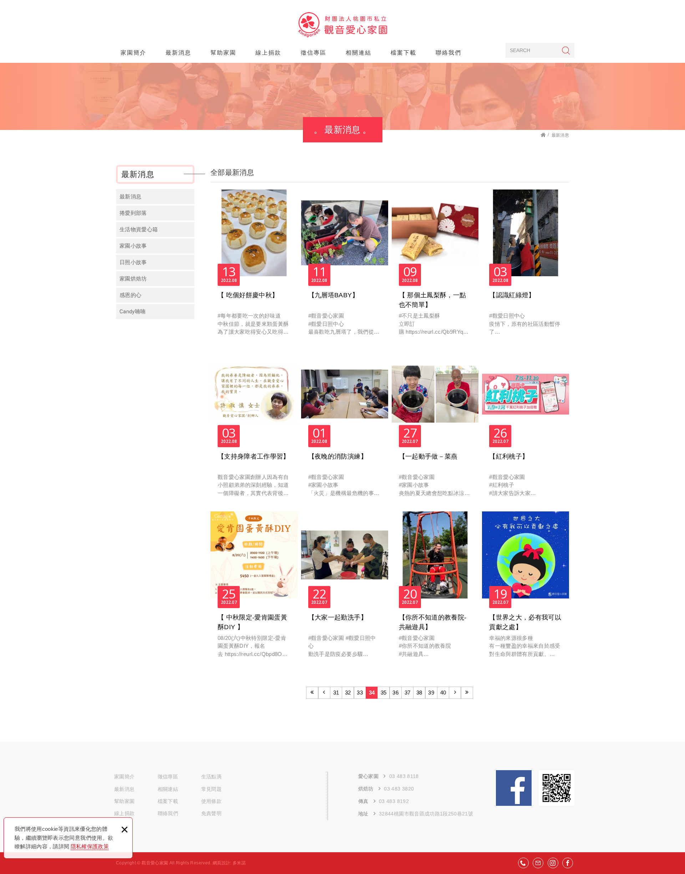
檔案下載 (403, 53)
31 (336, 692)
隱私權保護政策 (90, 846)
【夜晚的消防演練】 (344, 427)
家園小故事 (133, 246)
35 (384, 692)
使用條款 (211, 801)
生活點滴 (211, 776)
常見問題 (211, 789)
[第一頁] (312, 693)
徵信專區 (313, 53)
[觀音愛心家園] (343, 24)
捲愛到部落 (133, 213)
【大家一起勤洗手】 (344, 588)
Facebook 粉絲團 (514, 788)
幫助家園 (223, 53)
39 (431, 692)
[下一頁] (455, 693)
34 (372, 692)
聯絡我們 (448, 53)
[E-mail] (538, 863)
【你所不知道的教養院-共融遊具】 (435, 588)
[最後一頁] (467, 693)
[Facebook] (567, 863)
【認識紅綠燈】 (525, 266)
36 (395, 692)
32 (348, 692)
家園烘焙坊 (133, 279)
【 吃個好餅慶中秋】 (254, 266)
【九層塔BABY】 (344, 266)
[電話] (523, 863)
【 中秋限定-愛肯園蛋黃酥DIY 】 (254, 588)
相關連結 (358, 53)
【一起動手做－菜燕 (435, 427)
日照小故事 (133, 262)
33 (360, 692)
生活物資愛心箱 (139, 229)
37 (408, 692)
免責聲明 (211, 813)
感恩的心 (130, 295)
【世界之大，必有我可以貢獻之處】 (525, 588)
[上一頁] (324, 693)
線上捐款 (268, 53)
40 (443, 692)
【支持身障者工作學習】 (254, 427)
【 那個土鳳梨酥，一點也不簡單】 (435, 266)
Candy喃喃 (133, 311)
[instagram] (553, 863)
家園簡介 (133, 53)
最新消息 (178, 53)
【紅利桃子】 (525, 427)
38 (419, 692)
